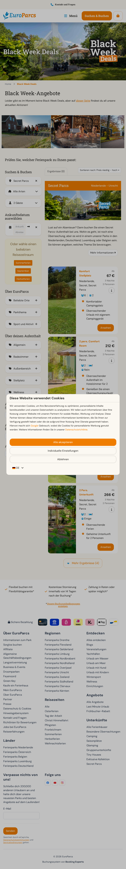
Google (34, 425)
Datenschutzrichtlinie (76, 429)
